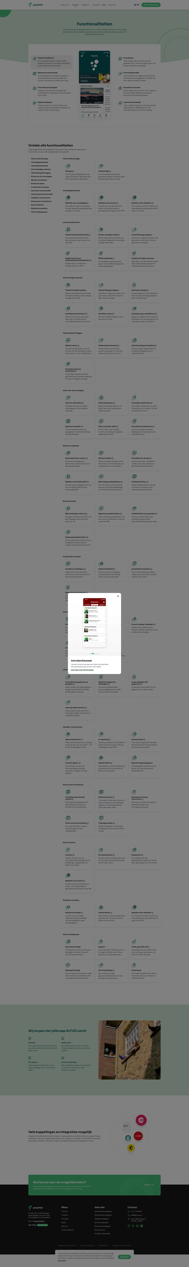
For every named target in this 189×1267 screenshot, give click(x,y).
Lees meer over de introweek (82, 670)
